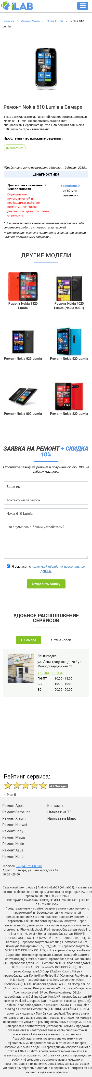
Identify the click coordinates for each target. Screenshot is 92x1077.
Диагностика (14, 148)
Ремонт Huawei (14, 825)
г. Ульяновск (61, 639)
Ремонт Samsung (16, 812)
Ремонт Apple (13, 806)
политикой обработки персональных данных (58, 568)
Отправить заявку (46, 583)
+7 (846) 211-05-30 (51, 672)
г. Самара (28, 639)
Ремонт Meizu (13, 837)
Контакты (55, 806)
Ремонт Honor (13, 857)
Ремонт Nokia (13, 844)
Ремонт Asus (12, 850)
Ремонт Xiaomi (14, 818)
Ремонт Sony (12, 831)
